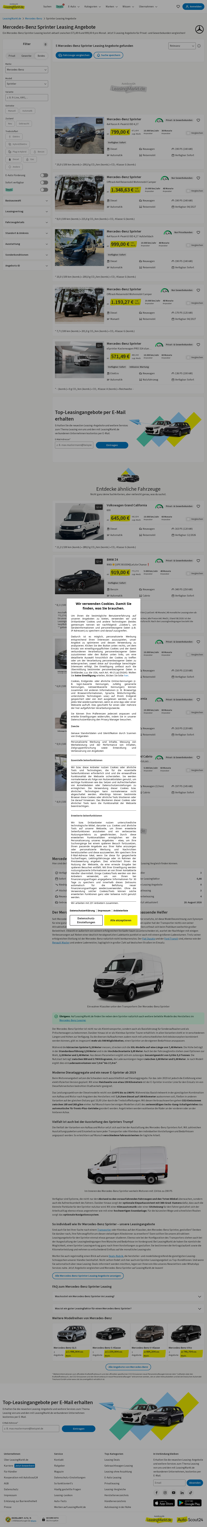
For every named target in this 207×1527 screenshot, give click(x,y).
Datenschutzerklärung (82, 910)
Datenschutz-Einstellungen (86, 920)
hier (126, 675)
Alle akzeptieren (120, 920)
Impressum (104, 910)
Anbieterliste (120, 910)
